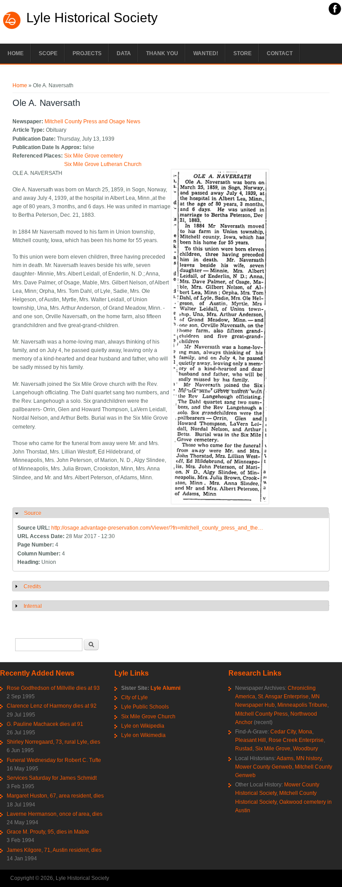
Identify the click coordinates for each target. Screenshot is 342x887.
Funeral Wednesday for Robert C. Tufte (54, 760)
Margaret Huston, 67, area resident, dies (55, 796)
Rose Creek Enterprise (296, 740)
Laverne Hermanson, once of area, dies (54, 814)
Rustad (243, 748)
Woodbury (305, 748)
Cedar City (283, 732)
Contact (280, 53)
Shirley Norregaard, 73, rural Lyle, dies (53, 742)
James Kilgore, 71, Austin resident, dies (54, 850)
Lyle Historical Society (92, 17)
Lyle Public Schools (145, 707)
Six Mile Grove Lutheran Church (103, 164)
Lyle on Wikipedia (142, 726)
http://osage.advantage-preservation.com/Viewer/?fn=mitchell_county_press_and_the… (157, 528)
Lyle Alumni (165, 688)
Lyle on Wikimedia (143, 735)
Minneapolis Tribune (302, 705)
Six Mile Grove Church (148, 716)
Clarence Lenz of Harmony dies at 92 (52, 706)
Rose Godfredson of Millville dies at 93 (53, 688)
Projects (87, 53)
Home (16, 53)
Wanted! (205, 53)
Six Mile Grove (272, 748)
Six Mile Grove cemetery (93, 156)
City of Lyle (134, 697)
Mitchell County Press (261, 714)
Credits (32, 586)
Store (242, 53)
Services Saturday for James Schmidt (52, 778)
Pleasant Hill (250, 740)
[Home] (12, 28)
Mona (305, 732)
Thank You (162, 53)
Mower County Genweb (263, 767)
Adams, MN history (299, 758)
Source (32, 513)
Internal (33, 606)
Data (124, 53)
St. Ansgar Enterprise (283, 696)
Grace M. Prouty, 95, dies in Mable (48, 832)
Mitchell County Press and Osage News (92, 121)
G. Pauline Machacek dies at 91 (45, 724)
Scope (48, 53)
